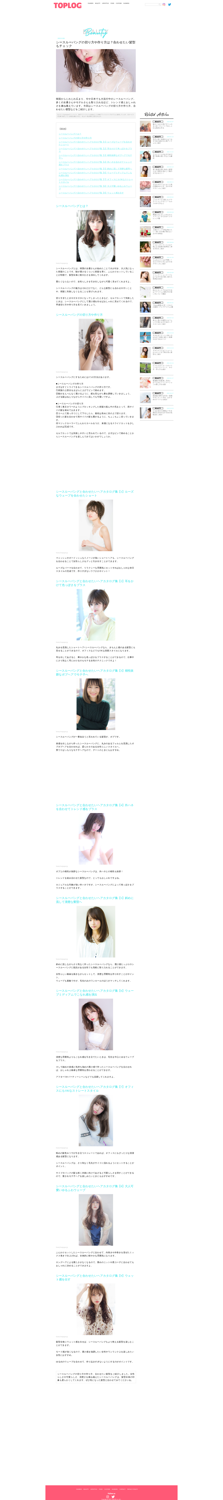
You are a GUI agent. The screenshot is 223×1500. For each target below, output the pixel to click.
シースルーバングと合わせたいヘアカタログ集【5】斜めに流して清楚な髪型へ (95, 169)
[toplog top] (67, 5)
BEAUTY (97, 3)
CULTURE (119, 3)
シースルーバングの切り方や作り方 (75, 138)
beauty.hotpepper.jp (62, 263)
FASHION (90, 3)
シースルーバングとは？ (70, 134)
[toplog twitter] (170, 4)
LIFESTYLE (105, 3)
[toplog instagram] (165, 4)
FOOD (112, 3)
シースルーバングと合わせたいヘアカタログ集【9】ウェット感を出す (91, 193)
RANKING (126, 3)
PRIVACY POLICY (132, 1489)
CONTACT (122, 1489)
